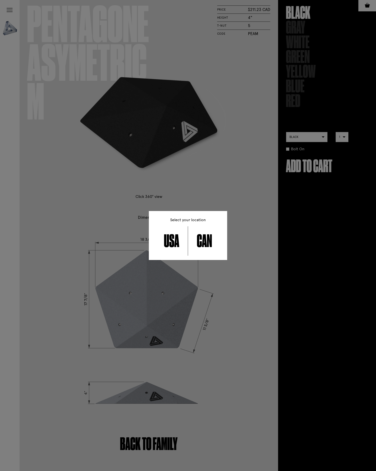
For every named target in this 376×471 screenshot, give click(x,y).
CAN (204, 241)
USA (171, 241)
